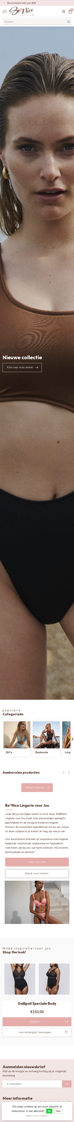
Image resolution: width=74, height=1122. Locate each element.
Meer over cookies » (37, 1115)
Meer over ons (37, 862)
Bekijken (35, 1021)
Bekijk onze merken (37, 873)
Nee (58, 1111)
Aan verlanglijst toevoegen (35, 1032)
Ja (49, 1111)
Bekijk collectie (35, 787)
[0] (70, 11)
